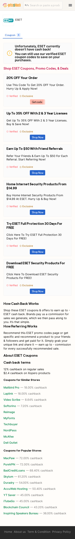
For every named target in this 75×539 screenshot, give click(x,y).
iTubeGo (23, 501)
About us (20, 531)
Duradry (22, 482)
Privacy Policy (61, 531)
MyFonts (9, 418)
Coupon (12, 35)
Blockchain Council (30, 507)
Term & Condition (38, 531)
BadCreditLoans (28, 470)
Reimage (9, 412)
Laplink (22, 393)
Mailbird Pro (25, 387)
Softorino (22, 406)
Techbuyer (10, 424)
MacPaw (23, 458)
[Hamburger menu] (70, 5)
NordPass (10, 430)
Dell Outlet (10, 442)
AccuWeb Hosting (29, 488)
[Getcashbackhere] (12, 5)
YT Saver (23, 495)
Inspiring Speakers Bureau (34, 513)
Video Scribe (25, 399)
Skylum (22, 476)
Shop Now (37, 137)
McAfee (8, 436)
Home (8, 531)
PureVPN (23, 464)
